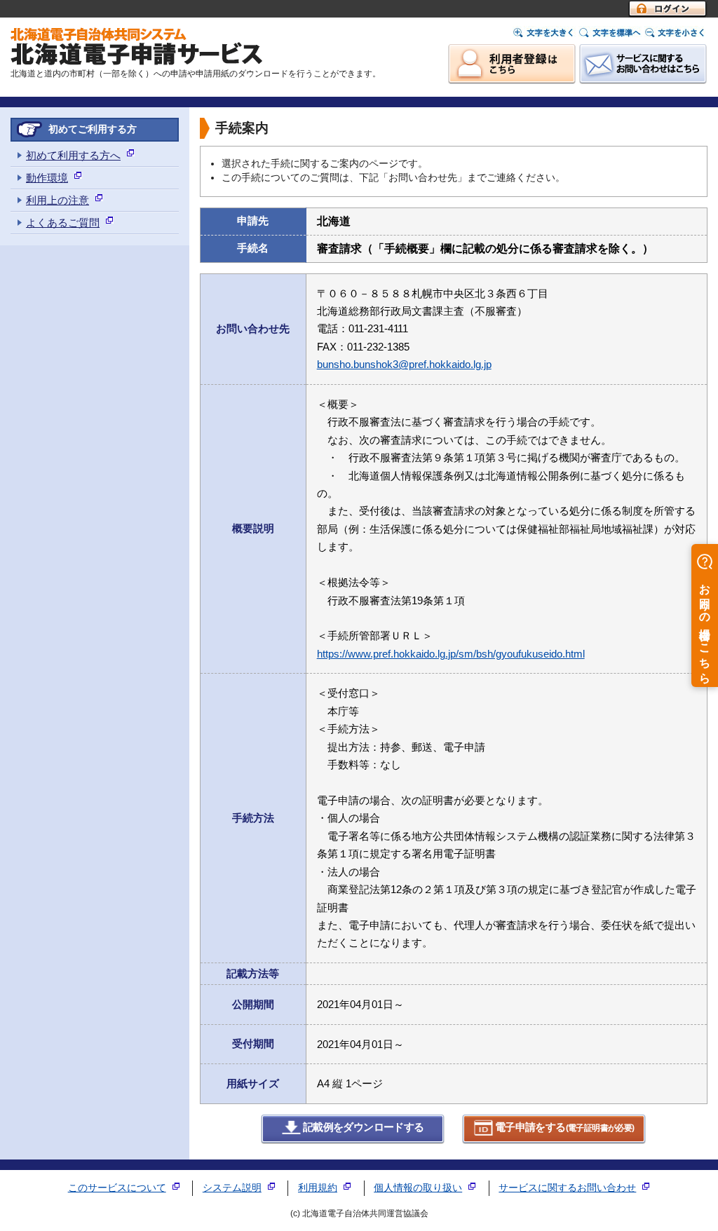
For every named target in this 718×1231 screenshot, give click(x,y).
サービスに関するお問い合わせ (567, 1188)
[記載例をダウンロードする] (353, 1141)
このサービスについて (117, 1188)
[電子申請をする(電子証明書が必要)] (554, 1141)
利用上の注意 (57, 200)
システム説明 (232, 1188)
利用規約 (317, 1188)
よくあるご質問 (63, 223)
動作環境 (47, 178)
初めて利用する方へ (73, 155)
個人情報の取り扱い (418, 1188)
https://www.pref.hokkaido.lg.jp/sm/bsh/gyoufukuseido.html (451, 654)
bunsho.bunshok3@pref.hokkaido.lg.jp (404, 364)
